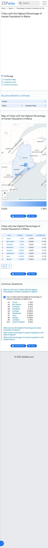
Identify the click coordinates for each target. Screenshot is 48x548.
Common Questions (10, 85)
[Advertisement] (24, 48)
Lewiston (16, 320)
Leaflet (20, 199)
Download (42, 121)
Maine (11, 8)
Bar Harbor (10, 241)
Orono (9, 239)
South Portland (18, 322)
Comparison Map (9, 80)
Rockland (10, 247)
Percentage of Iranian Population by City (30, 8)
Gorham (9, 250)
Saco (8, 256)
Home (3, 8)
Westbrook (10, 253)
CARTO (37, 199)
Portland (10, 244)
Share (33, 216)
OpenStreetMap (28, 199)
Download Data (19, 216)
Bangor (9, 259)
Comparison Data (9, 82)
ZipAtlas (43, 199)
